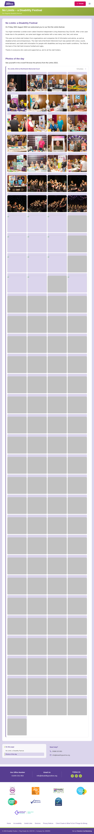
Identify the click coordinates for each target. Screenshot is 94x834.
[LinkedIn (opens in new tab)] (80, 776)
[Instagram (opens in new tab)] (76, 776)
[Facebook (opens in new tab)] (72, 776)
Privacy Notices (48, 823)
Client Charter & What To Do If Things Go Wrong (71, 823)
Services (37, 823)
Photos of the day (11, 754)
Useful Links (28, 823)
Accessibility (17, 823)
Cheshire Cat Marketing (84, 831)
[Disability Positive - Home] (9, 3)
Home (9, 823)
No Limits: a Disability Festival (15, 750)
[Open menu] (89, 3)
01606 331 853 (57, 751)
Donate (81, 3)
